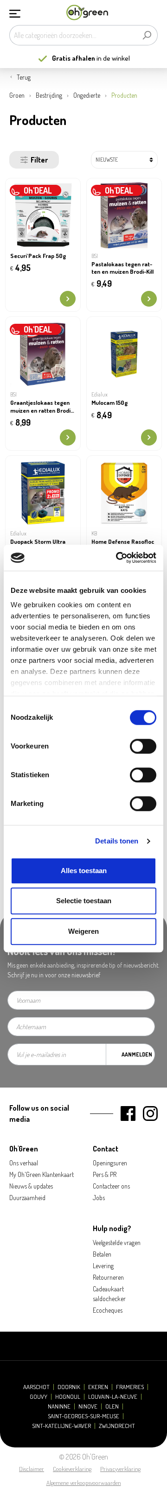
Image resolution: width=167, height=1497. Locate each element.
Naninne (59, 1406)
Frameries (130, 1387)
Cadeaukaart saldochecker (109, 1293)
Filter (39, 159)
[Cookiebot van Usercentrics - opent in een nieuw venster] (117, 558)
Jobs (99, 1197)
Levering (103, 1266)
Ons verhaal (23, 1163)
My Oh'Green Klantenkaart (41, 1174)
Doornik (69, 1387)
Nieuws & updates (31, 1186)
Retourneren (108, 1277)
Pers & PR (104, 1174)
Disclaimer (31, 1468)
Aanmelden (137, 1054)
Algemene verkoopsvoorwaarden (83, 1482)
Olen (112, 1406)
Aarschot (36, 1387)
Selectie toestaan (83, 901)
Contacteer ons (111, 1186)
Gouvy (38, 1397)
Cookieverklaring (72, 1468)
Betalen (102, 1254)
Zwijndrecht (117, 1426)
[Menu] (14, 12)
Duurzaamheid (27, 1197)
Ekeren (98, 1387)
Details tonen (116, 841)
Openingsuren (110, 1163)
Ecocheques (107, 1310)
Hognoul (67, 1397)
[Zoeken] (147, 35)
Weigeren (83, 931)
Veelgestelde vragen (117, 1242)
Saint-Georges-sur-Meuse (83, 1416)
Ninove (87, 1406)
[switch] (143, 746)
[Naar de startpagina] (87, 13)
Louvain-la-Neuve (112, 1397)
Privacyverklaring (120, 1468)
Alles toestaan (84, 870)
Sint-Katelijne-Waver (61, 1426)
